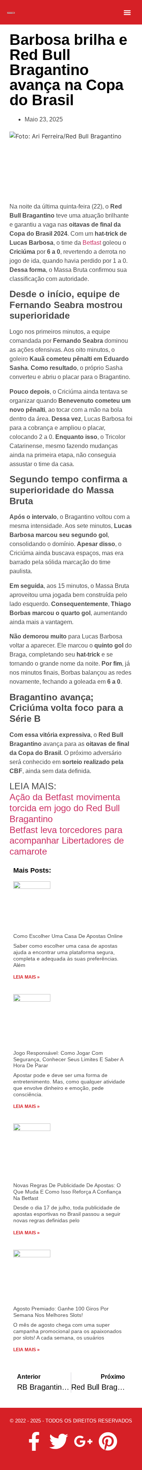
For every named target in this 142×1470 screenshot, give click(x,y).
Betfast (92, 242)
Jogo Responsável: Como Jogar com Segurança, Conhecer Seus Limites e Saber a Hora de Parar (68, 1059)
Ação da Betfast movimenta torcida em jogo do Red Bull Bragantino (64, 808)
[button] (127, 12)
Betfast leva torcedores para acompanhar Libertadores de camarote (66, 841)
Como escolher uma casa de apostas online (68, 936)
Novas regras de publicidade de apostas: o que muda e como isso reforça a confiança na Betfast (67, 1191)
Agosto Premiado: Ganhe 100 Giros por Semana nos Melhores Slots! (61, 1312)
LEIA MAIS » (26, 977)
